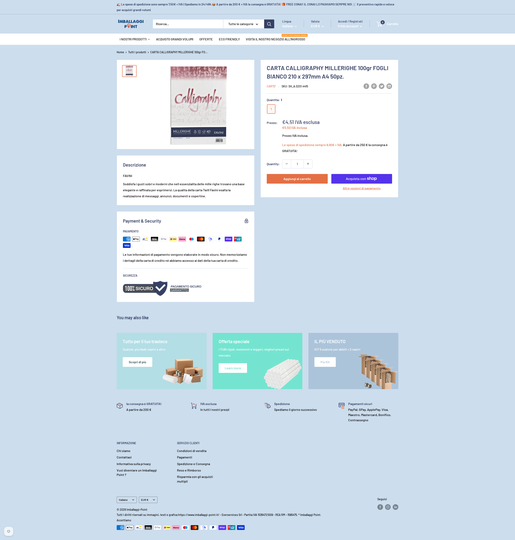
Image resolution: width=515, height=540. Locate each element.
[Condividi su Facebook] (366, 86)
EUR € (144, 499)
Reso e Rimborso (189, 470)
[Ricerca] (269, 23)
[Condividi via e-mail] (389, 86)
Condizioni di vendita (191, 451)
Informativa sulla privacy (134, 464)
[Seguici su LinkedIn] (395, 507)
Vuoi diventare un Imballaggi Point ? (137, 472)
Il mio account (348, 26)
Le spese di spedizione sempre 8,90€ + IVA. (312, 144)
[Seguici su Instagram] (388, 507)
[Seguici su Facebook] (380, 507)
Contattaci (124, 457)
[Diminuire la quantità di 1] (286, 164)
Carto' (271, 86)
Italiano (123, 499)
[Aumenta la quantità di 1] (308, 164)
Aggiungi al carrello (297, 178)
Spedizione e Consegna (193, 464)
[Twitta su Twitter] (381, 86)
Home (120, 52)
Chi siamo (123, 451)
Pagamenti (184, 457)
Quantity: (273, 164)
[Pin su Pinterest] (374, 86)
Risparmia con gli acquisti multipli (195, 479)
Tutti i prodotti (137, 52)
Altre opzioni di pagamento (362, 188)
